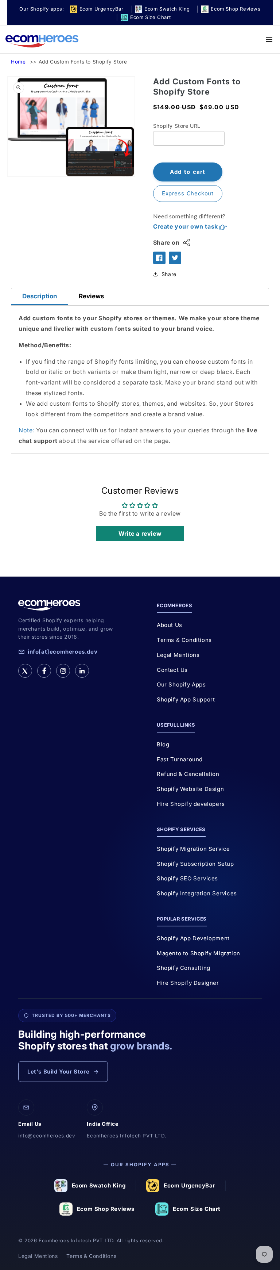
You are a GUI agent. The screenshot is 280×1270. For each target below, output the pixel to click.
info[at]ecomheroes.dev (62, 651)
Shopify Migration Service (193, 848)
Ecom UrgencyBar (189, 1185)
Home (18, 62)
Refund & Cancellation (188, 773)
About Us (169, 624)
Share (169, 274)
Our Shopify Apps (181, 684)
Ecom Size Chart (197, 1208)
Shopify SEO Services (187, 878)
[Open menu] (269, 39)
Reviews (91, 296)
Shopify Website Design (190, 788)
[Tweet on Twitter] (175, 258)
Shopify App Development (193, 938)
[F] (44, 671)
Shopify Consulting (183, 967)
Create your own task (186, 226)
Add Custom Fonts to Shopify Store (83, 62)
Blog (163, 744)
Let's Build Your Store (58, 1071)
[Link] (82, 671)
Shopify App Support (186, 699)
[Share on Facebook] (159, 258)
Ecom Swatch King (99, 1185)
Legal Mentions (178, 654)
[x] (25, 671)
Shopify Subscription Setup (195, 863)
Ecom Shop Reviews (106, 1208)
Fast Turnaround (180, 759)
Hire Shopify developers (191, 803)
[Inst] (63, 671)
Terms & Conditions (184, 639)
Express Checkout (188, 193)
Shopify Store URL (177, 126)
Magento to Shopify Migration (198, 953)
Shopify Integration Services (197, 893)
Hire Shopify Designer (188, 982)
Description (39, 296)
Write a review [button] (140, 533)
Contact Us (172, 669)
